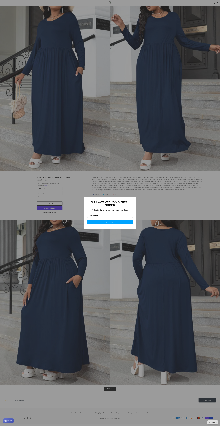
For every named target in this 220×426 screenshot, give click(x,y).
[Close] (134, 199)
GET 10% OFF (110, 222)
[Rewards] (8, 420)
